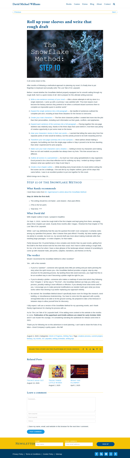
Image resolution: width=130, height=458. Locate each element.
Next (114, 12)
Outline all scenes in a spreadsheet (44, 158)
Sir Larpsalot (47, 339)
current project (97, 336)
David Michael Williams (26, 4)
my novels (37, 339)
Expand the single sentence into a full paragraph (49, 111)
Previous (17, 12)
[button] (114, 4)
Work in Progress (55, 336)
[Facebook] (96, 454)
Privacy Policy (18, 454)
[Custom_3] (115, 454)
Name (37, 441)
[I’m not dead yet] (36, 366)
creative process (84, 336)
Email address (71, 441)
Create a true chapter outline (41, 167)
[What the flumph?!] (79, 366)
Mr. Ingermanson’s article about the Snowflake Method (65, 192)
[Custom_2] (111, 454)
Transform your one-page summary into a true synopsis (52, 140)
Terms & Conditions (33, 454)
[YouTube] (106, 454)
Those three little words (55, 381)
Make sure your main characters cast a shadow (49, 149)
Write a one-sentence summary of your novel (48, 99)
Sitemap (59, 454)
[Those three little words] (57, 366)
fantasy (29, 339)
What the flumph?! (75, 381)
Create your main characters (41, 118)
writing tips (70, 339)
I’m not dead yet (35, 380)
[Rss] (101, 454)
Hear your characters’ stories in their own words (49, 133)
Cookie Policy (48, 454)
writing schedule (59, 339)
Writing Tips (67, 336)
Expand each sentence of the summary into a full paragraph (53, 124)
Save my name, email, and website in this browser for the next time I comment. (59, 426)
